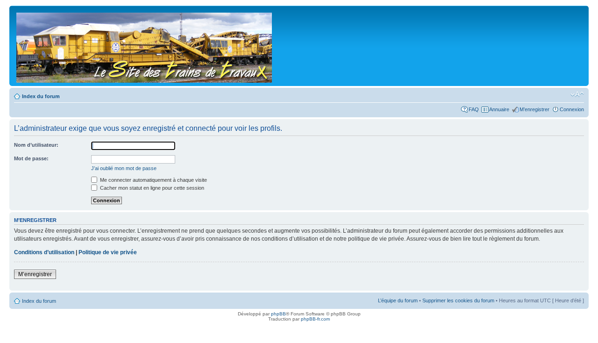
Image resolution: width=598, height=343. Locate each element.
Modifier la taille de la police (577, 94)
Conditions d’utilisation (44, 252)
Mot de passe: (31, 158)
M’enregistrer (534, 109)
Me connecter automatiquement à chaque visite (153, 180)
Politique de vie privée (107, 252)
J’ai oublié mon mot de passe (124, 168)
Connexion (572, 109)
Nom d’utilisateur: (36, 145)
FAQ (474, 109)
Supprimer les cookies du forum (458, 300)
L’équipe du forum (398, 300)
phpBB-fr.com (315, 319)
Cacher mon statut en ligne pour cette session (151, 188)
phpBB (278, 313)
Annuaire (499, 109)
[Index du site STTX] (145, 46)
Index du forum (41, 96)
